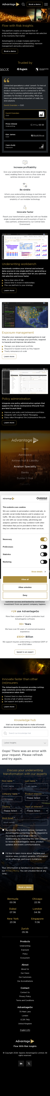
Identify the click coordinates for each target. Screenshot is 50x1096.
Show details (36, 572)
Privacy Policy (25, 996)
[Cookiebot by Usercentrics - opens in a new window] (36, 498)
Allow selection (25, 587)
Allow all (25, 579)
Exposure (25, 950)
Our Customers (25, 977)
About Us (25, 969)
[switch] (43, 547)
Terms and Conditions (25, 1000)
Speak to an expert (25, 652)
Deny (25, 595)
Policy (25, 954)
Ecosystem (25, 958)
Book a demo (35, 4)
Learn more (9, 290)
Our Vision (25, 973)
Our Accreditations (25, 981)
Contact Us (25, 992)
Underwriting (25, 946)
